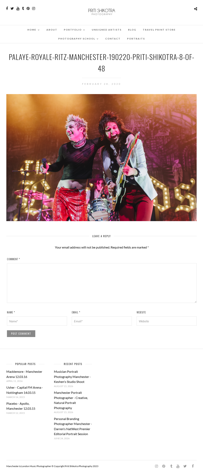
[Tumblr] (23, 8)
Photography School (76, 38)
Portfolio (73, 29)
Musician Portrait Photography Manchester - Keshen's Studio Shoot (72, 376)
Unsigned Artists (107, 29)
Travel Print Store (159, 29)
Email (76, 312)
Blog (132, 29)
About (51, 29)
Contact (113, 38)
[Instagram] (33, 8)
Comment (13, 259)
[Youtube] (17, 8)
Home (31, 29)
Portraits (136, 38)
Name (11, 312)
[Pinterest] (28, 8)
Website (141, 312)
